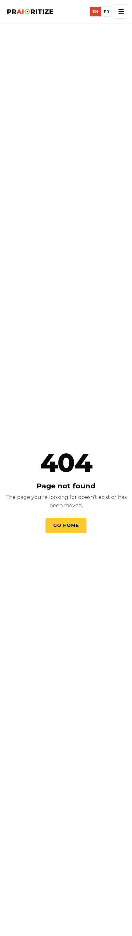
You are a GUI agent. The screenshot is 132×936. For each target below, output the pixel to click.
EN (95, 11)
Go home (66, 525)
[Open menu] (121, 11)
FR (106, 11)
